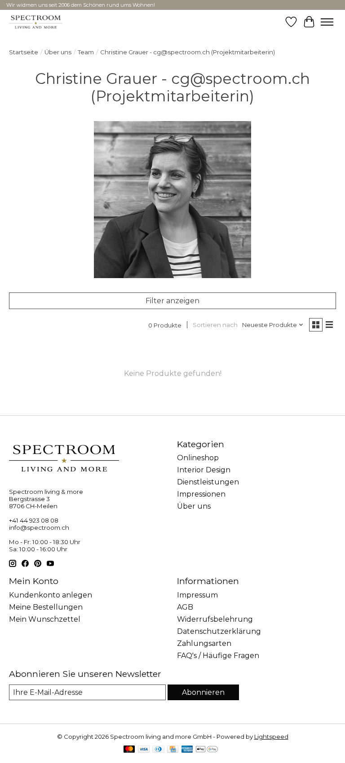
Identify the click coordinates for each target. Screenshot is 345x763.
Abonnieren (203, 692)
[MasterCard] (129, 750)
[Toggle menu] (327, 22)
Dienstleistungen (208, 482)
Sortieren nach (215, 324)
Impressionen (201, 494)
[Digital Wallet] (207, 750)
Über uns (57, 52)
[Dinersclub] (158, 750)
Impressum (197, 595)
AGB (185, 607)
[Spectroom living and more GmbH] (35, 22)
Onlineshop (198, 457)
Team (86, 52)
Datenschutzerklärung (219, 631)
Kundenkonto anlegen (50, 595)
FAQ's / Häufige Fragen (218, 655)
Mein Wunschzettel (44, 619)
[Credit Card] (172, 750)
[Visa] (144, 750)
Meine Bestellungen (46, 607)
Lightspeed (271, 736)
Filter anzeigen (172, 300)
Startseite (23, 52)
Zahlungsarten (204, 643)
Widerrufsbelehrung (215, 619)
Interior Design (203, 470)
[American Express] (187, 750)
